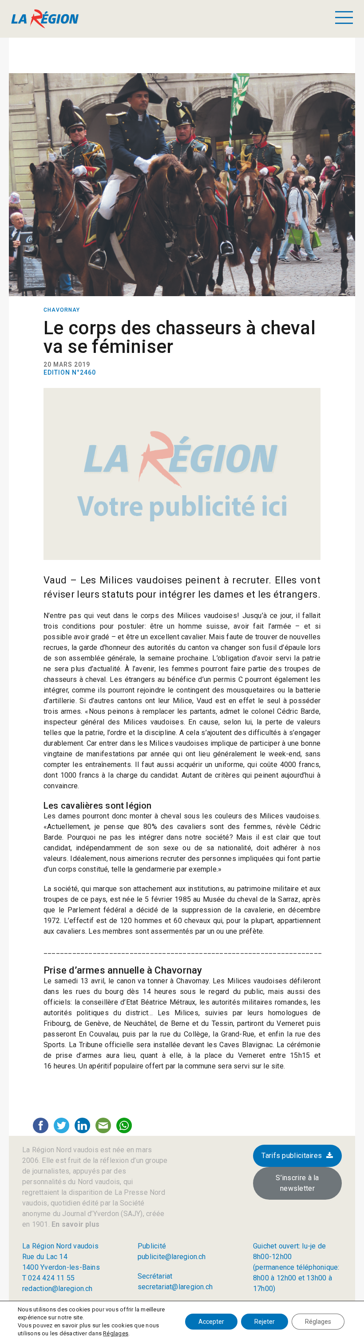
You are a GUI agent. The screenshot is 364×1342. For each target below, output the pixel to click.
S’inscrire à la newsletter (297, 1183)
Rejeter (264, 1321)
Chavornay (62, 310)
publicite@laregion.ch (172, 1256)
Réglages (115, 1333)
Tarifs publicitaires (291, 1155)
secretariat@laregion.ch (175, 1287)
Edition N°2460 (70, 372)
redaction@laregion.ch (57, 1288)
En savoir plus (74, 1224)
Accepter (211, 1321)
